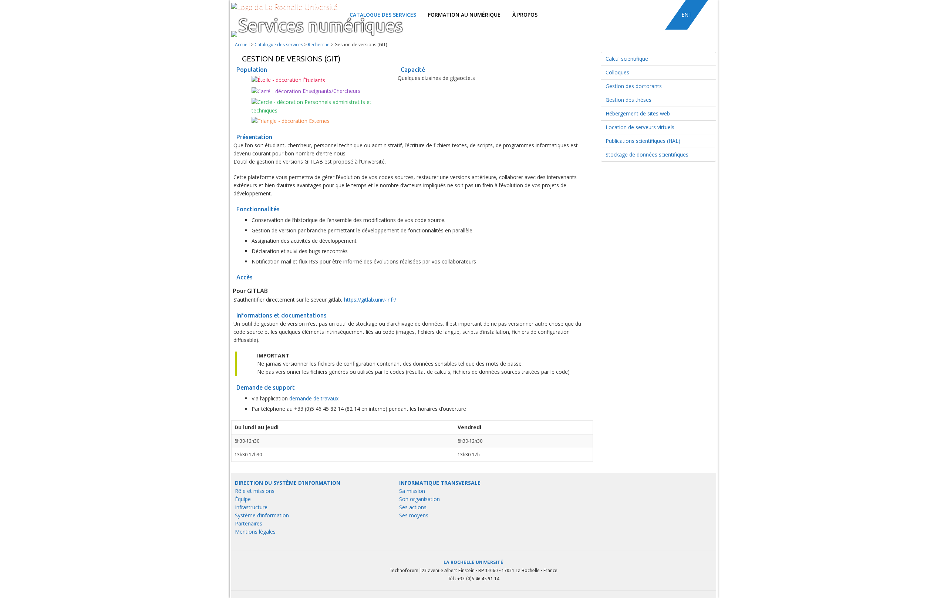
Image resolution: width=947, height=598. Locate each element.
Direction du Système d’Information (287, 482)
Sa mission (412, 490)
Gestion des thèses (628, 99)
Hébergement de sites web (638, 113)
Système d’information (262, 515)
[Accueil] (284, 7)
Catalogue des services (279, 44)
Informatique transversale (440, 482)
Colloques (617, 72)
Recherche (319, 44)
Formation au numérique (464, 14)
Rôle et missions (254, 490)
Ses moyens (413, 515)
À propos (524, 14)
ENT (686, 14)
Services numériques (321, 25)
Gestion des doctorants (634, 86)
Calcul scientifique (627, 58)
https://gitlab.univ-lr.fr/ (370, 299)
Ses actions (413, 507)
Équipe (243, 499)
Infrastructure (251, 507)
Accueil (242, 44)
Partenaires (248, 523)
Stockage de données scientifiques (647, 154)
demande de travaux (313, 398)
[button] (706, 15)
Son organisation (419, 499)
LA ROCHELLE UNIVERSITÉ (473, 562)
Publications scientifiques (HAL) (643, 140)
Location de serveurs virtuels (640, 127)
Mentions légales (255, 531)
